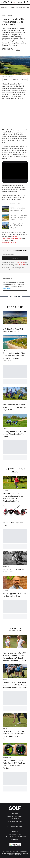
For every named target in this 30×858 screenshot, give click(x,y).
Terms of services (20, 262)
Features (18, 50)
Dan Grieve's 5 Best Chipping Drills (20, 7)
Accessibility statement (15, 826)
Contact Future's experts (15, 816)
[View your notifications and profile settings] (11, 2)
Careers (15, 831)
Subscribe (20, 2)
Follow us (16, 79)
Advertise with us (15, 834)
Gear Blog (10, 15)
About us (15, 813)
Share (6, 79)
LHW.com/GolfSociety (9, 242)
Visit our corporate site (23, 851)
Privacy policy (15, 824)
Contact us (15, 819)
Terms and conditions (15, 821)
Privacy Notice (22, 264)
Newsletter (24, 79)
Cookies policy (15, 829)
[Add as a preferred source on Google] (15, 844)
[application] (15, 170)
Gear (3, 15)
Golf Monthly (8, 48)
